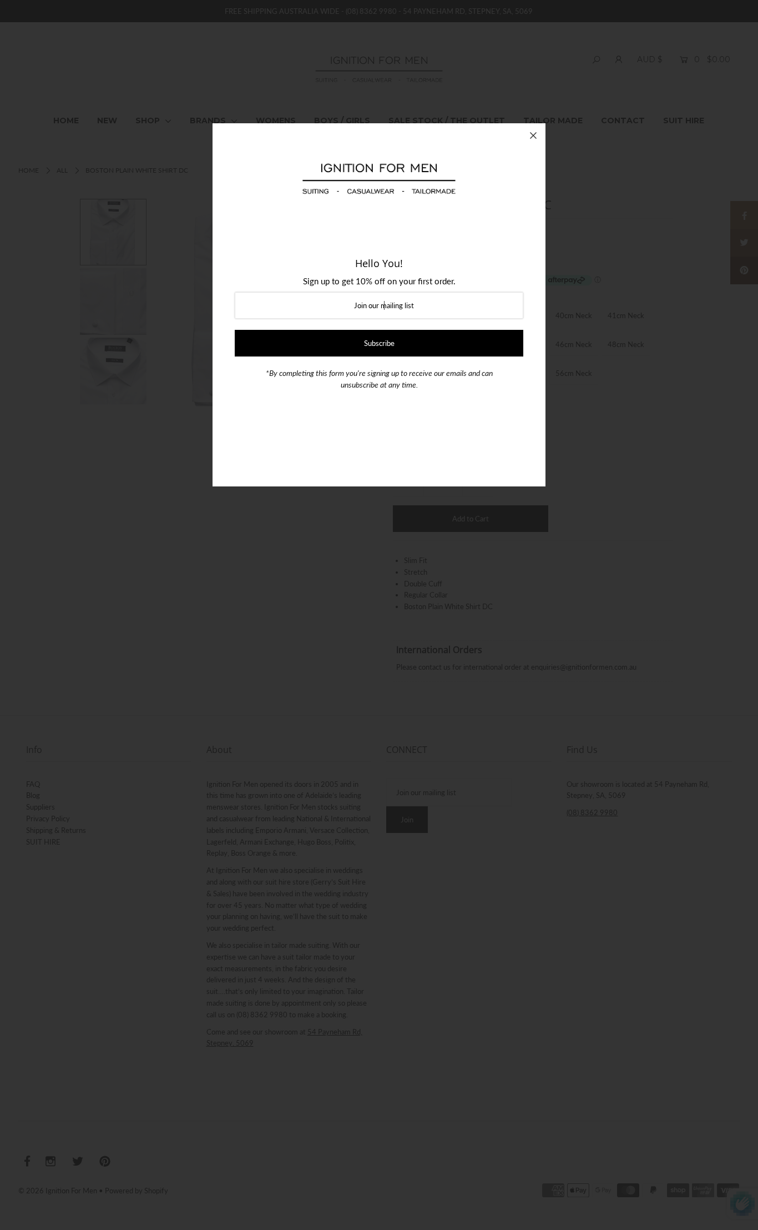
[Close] (533, 135)
